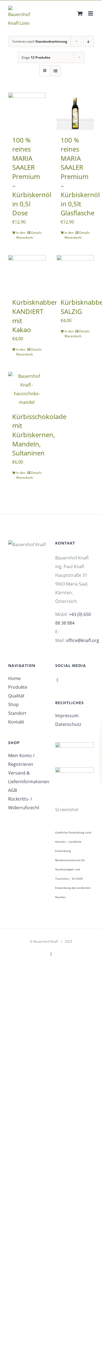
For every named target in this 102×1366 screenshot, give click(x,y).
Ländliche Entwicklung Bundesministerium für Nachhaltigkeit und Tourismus (70, 860)
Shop (13, 704)
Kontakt (16, 722)
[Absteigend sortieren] (88, 41)
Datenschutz (68, 724)
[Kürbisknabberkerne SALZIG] (75, 273)
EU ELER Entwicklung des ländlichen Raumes (73, 888)
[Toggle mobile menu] (91, 13)
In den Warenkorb (21, 235)
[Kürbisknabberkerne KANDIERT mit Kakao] (27, 273)
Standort (17, 713)
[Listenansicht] (55, 70)
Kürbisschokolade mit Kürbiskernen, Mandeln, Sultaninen (39, 434)
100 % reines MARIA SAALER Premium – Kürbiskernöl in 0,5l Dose (31, 177)
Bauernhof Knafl (45, 941)
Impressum (67, 716)
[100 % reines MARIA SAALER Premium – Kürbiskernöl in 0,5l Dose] (27, 111)
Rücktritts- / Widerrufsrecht (23, 803)
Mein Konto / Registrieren (21, 760)
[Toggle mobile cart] (80, 13)
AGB (12, 790)
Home (14, 678)
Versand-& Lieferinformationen (27, 777)
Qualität (16, 696)
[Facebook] (57, 680)
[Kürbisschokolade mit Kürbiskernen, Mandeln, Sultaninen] (27, 389)
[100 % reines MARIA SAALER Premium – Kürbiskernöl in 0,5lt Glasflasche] (75, 111)
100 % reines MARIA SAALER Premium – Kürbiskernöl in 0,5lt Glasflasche (80, 177)
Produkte (17, 687)
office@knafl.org (82, 640)
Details (36, 232)
